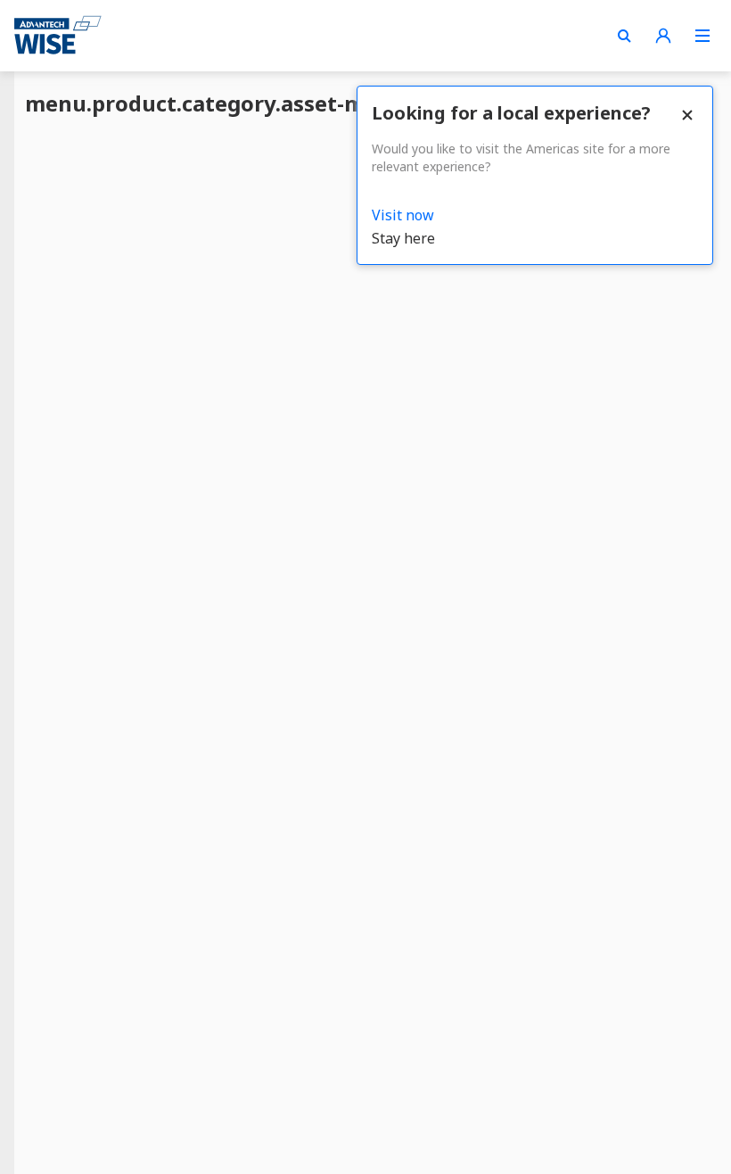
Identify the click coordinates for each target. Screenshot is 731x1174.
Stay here (403, 238)
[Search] (624, 35)
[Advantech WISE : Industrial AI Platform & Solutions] (58, 35)
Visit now (403, 215)
